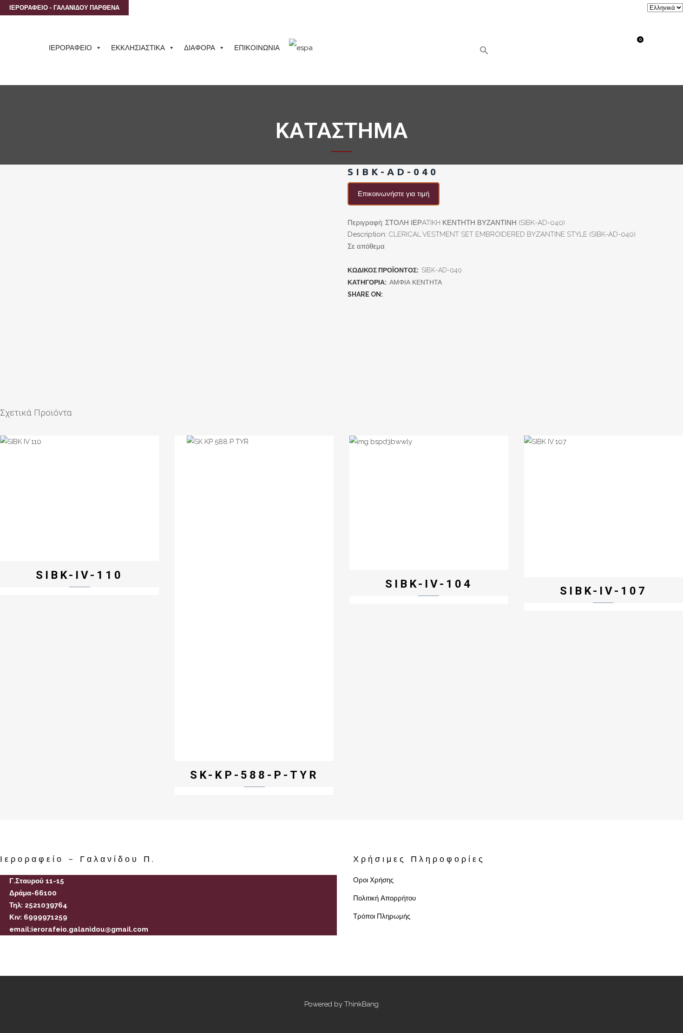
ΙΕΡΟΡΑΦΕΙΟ (70, 48)
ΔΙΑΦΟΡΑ (199, 48)
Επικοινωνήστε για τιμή (393, 194)
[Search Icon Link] (484, 52)
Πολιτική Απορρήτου (384, 898)
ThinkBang (361, 1004)
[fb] (3, 945)
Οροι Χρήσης (373, 880)
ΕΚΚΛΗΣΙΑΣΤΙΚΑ (138, 48)
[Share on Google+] (410, 294)
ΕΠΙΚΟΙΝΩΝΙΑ (257, 48)
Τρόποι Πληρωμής (381, 916)
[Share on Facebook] (389, 294)
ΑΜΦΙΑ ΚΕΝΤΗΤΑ (415, 282)
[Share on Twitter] (399, 294)
